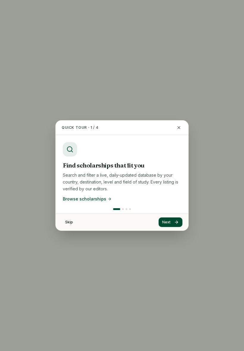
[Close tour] (178, 127)
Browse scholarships (84, 198)
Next (166, 222)
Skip (69, 222)
